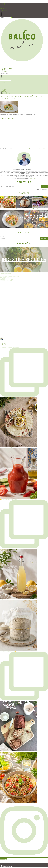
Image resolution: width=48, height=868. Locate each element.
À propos (4, 71)
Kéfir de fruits (2, 278)
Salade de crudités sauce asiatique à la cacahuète (9, 228)
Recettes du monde (6, 86)
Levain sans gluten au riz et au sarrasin (6, 279)
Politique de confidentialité (7, 866)
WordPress (14, 863)
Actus (3, 90)
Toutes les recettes (4, 10)
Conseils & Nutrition (6, 88)
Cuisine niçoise (5, 87)
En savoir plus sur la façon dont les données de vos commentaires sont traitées (32, 148)
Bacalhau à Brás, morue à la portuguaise (7, 280)
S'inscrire (45, 186)
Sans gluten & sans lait (7, 84)
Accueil (3, 82)
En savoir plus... (33, 178)
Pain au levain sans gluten (20, 208)
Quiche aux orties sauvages (5, 8)
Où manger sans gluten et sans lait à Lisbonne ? (32, 228)
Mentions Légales (5, 865)
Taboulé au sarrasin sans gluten (5, 208)
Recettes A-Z (4, 92)
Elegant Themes (6, 863)
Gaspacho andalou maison (4, 277)
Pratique (4, 89)
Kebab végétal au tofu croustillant (38, 208)
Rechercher (2, 236)
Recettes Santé (5, 83)
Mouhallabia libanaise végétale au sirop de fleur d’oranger (10, 276)
